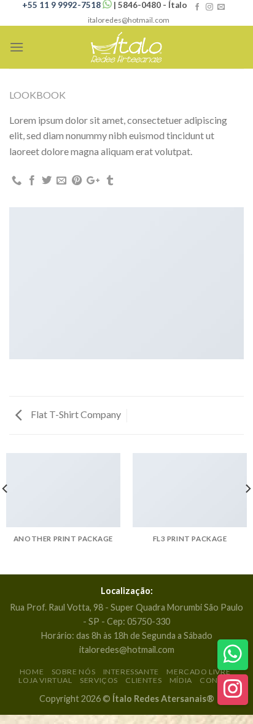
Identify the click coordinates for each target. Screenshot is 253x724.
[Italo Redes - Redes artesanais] (126, 47)
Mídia (180, 680)
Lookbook (37, 95)
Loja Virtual (45, 680)
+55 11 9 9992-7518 (62, 5)
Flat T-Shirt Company (75, 414)
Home (32, 671)
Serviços (99, 680)
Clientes (143, 680)
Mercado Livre (198, 671)
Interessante (131, 671)
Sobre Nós (74, 671)
